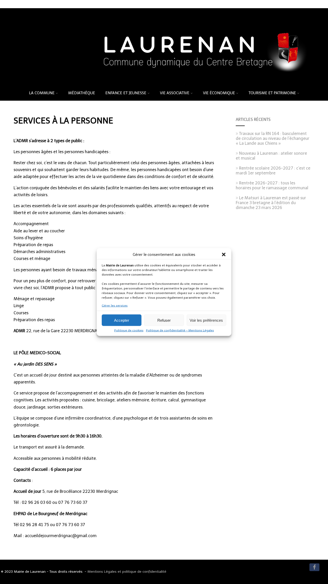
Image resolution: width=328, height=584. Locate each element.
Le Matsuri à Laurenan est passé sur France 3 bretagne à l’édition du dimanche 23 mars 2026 (271, 202)
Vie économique (219, 93)
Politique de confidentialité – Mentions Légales (180, 330)
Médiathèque (81, 93)
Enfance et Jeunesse (125, 93)
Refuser (164, 320)
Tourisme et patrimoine (272, 93)
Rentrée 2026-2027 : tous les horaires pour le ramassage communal (272, 185)
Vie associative (174, 93)
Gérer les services (115, 305)
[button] (223, 254)
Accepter (121, 320)
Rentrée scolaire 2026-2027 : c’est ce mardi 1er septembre (273, 170)
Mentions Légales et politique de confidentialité (126, 571)
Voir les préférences (206, 320)
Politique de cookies (129, 330)
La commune (42, 93)
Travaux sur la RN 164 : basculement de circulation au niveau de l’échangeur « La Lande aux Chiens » (272, 138)
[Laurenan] (164, 83)
